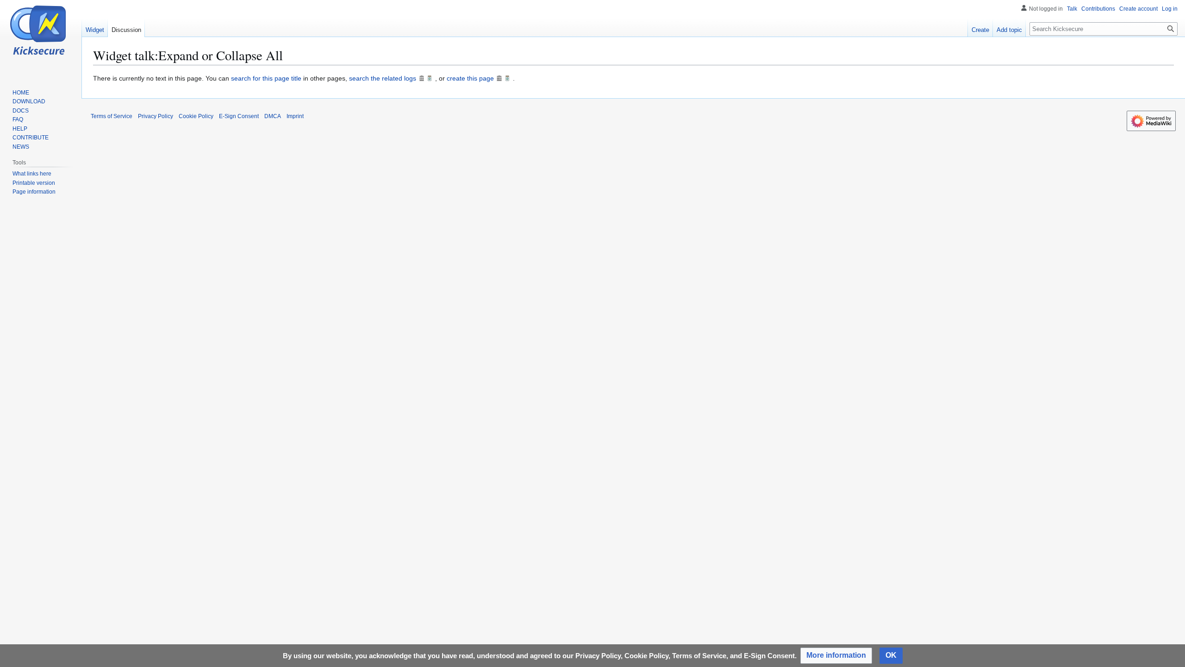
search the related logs (382, 78)
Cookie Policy (196, 116)
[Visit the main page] (41, 42)
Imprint (295, 116)
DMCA (272, 116)
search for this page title (266, 78)
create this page (470, 78)
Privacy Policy (155, 116)
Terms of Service (111, 116)
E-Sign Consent (239, 116)
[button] (836, 656)
